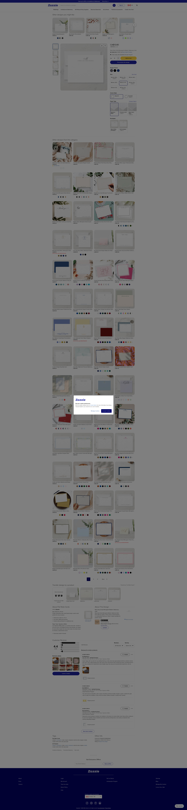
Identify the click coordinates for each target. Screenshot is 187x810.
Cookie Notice (93, 405)
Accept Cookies (106, 411)
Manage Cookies (95, 411)
